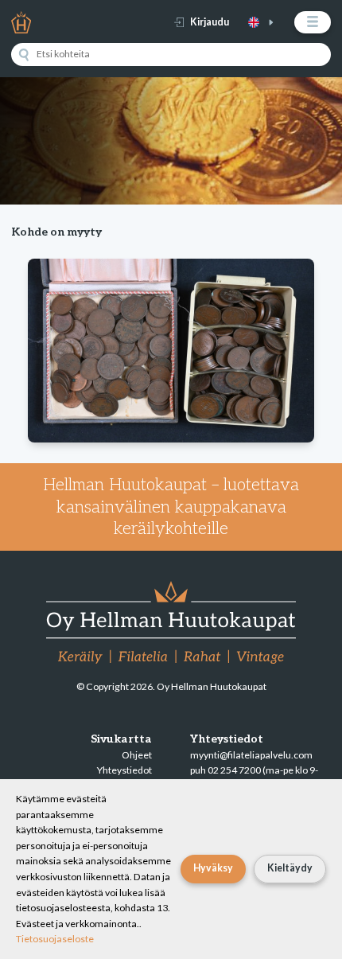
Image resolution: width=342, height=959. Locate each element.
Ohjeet (137, 755)
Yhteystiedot (124, 770)
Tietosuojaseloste (55, 939)
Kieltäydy (290, 868)
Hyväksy (213, 868)
